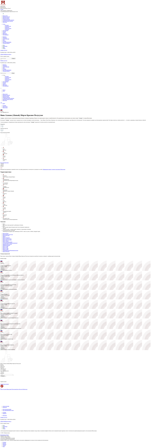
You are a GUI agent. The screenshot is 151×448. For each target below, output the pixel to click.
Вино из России (6, 251)
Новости (4, 36)
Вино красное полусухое (8, 234)
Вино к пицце (5, 240)
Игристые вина (6, 17)
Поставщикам (5, 34)
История (7, 25)
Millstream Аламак (6, 245)
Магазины (5, 33)
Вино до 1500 (5, 248)
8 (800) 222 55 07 (3, 50)
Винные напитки (6, 18)
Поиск (13, 73)
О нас (4, 24)
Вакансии (7, 27)
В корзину (2, 269)
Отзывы (4, 41)
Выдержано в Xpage (4, 434)
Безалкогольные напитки (8, 21)
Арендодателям (6, 38)
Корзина (4, 444)
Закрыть (13, 58)
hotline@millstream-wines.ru (5, 54)
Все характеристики (4, 162)
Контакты (7, 29)
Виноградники (8, 28)
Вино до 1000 (5, 246)
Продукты (5, 22)
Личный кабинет (6, 43)
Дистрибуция (5, 30)
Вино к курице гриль (7, 238)
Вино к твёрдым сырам (7, 241)
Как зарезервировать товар (8, 410)
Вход (4, 446)
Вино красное (5, 233)
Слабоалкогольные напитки (8, 19)
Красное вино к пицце (7, 244)
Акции (4, 32)
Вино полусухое (6, 235)
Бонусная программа (7, 42)
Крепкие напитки (6, 16)
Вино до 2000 (5, 249)
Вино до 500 (5, 247)
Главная (4, 442)
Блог (4, 39)
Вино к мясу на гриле (7, 239)
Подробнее (2, 124)
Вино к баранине (6, 237)
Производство (8, 26)
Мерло (4, 236)
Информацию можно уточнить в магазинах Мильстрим (54, 169)
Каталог (4, 31)
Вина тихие (5, 15)
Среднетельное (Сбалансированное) (10, 243)
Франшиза (5, 37)
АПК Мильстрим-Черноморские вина (10, 250)
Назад (3, 103)
